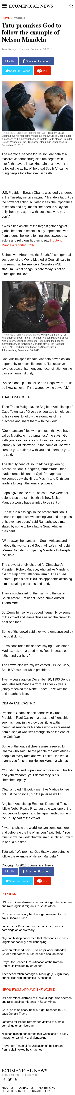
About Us (8, 1087)
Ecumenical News (31, 6)
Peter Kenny (9, 49)
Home (6, 18)
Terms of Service (14, 1091)
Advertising (47, 1087)
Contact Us (26, 1087)
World (19, 18)
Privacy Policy (40, 1091)
